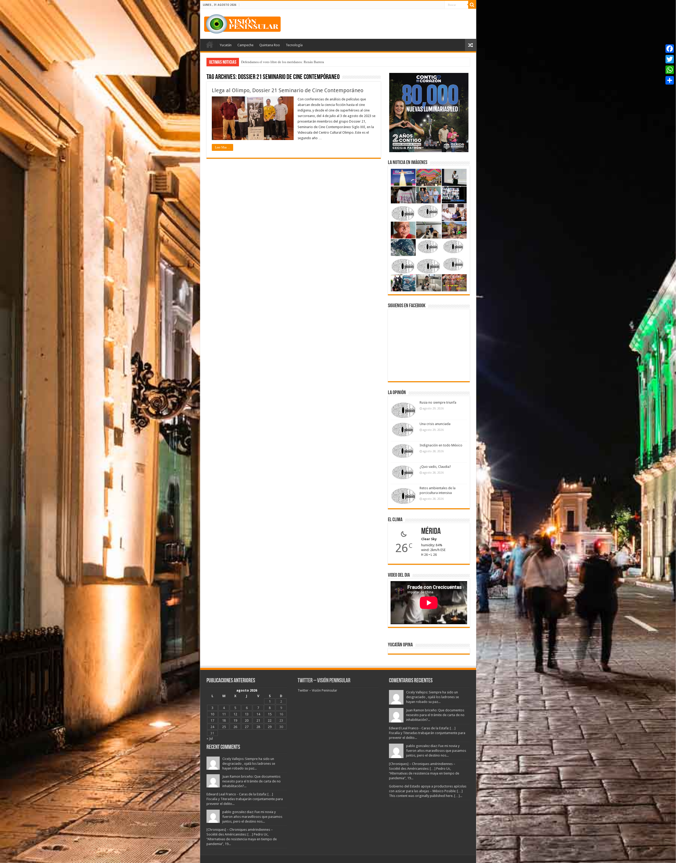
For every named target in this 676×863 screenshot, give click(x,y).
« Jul (209, 738)
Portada (210, 44)
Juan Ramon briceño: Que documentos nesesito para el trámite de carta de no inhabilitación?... (251, 781)
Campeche (245, 45)
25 (224, 727)
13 (246, 714)
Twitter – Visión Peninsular (324, 681)
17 (212, 720)
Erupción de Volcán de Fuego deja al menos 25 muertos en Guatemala (290, 62)
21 (258, 720)
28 (258, 727)
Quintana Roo (269, 45)
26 (235, 727)
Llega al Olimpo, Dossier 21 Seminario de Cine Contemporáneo (287, 90)
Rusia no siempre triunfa (438, 402)
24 (212, 727)
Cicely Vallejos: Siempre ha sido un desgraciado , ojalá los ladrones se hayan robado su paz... (248, 763)
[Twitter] (669, 59)
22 (269, 720)
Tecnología (294, 45)
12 (235, 714)
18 (224, 720)
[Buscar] (472, 5)
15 (269, 714)
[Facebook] (669, 48)
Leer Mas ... (222, 147)
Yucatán (226, 45)
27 (246, 727)
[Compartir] (669, 80)
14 (258, 714)
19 (235, 720)
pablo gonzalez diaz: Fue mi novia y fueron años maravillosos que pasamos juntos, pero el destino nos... (252, 816)
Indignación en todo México (441, 445)
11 (224, 714)
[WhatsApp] (669, 69)
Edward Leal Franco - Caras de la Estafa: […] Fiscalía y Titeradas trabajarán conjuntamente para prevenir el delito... (244, 799)
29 (269, 727)
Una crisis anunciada (435, 424)
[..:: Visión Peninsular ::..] (242, 23)
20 (246, 720)
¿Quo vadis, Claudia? (435, 467)
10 (212, 714)
